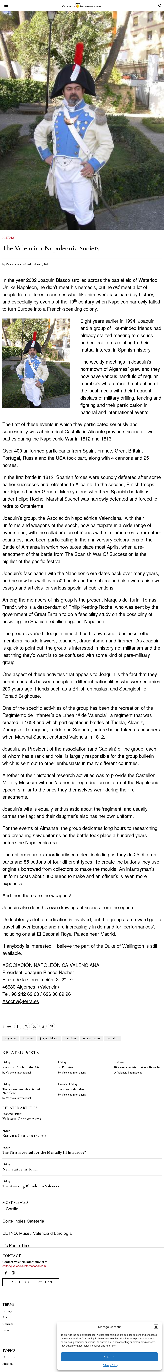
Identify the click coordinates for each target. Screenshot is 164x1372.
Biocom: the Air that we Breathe (137, 1067)
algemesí (10, 1038)
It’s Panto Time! (17, 1245)
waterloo (112, 1038)
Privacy (7, 1311)
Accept (109, 1357)
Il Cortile (10, 1209)
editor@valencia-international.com (24, 1266)
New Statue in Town (19, 1169)
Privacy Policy (110, 1365)
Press (5, 1330)
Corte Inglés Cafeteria (23, 1221)
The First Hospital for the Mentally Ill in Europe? (44, 1152)
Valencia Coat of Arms (21, 1119)
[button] (156, 1327)
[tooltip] (17, 1026)
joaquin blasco (49, 1038)
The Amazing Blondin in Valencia (30, 1186)
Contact (7, 1324)
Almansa (28, 1038)
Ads (4, 1317)
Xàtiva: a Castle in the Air (20, 1067)
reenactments (91, 1038)
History (8, 237)
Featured (63, 1084)
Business (119, 1062)
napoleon (71, 1038)
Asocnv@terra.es (20, 1000)
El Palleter (65, 1067)
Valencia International (18, 264)
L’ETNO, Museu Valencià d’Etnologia (37, 1233)
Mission (7, 1364)
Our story (8, 1357)
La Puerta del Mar (71, 1089)
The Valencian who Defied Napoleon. (21, 1091)
